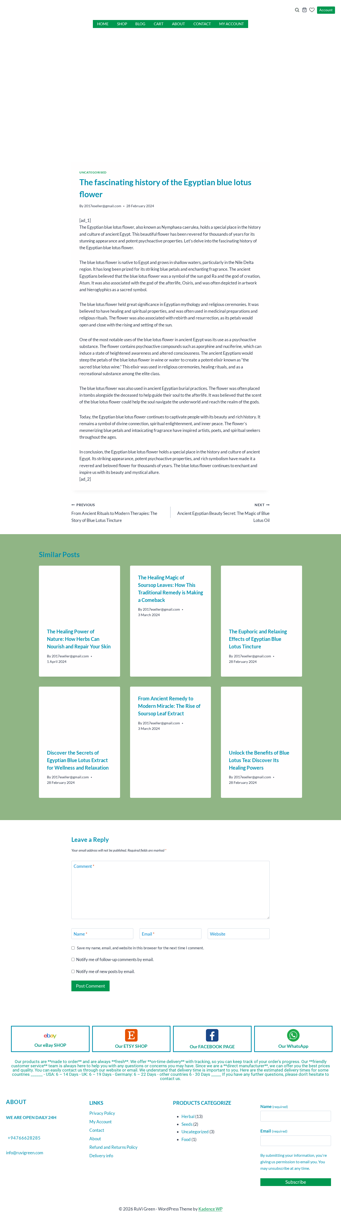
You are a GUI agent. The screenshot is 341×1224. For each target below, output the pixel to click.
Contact (202, 23)
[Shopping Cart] (304, 9)
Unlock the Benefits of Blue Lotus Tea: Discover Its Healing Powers (259, 760)
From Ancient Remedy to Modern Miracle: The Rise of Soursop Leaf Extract (169, 705)
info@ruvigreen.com (24, 1152)
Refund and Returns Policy (113, 1147)
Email (148, 934)
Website (217, 934)
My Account (231, 23)
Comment (84, 866)
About (178, 23)
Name (80, 934)
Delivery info (101, 1155)
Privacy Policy (102, 1113)
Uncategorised (93, 172)
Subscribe (295, 1182)
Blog (140, 23)
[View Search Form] (297, 10)
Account (326, 10)
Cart (159, 23)
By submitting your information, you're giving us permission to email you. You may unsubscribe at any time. (293, 1161)
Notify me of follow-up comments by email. (115, 959)
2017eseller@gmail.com (102, 206)
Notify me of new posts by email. (105, 971)
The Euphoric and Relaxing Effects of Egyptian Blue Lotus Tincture (258, 638)
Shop (122, 23)
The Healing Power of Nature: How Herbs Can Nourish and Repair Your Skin (79, 638)
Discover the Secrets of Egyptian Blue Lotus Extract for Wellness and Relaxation (78, 760)
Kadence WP (210, 1209)
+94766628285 (24, 1138)
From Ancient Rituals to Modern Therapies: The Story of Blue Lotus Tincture (114, 513)
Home (103, 23)
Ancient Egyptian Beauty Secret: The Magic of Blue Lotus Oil (223, 513)
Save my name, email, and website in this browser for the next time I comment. (140, 948)
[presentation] (79, 593)
